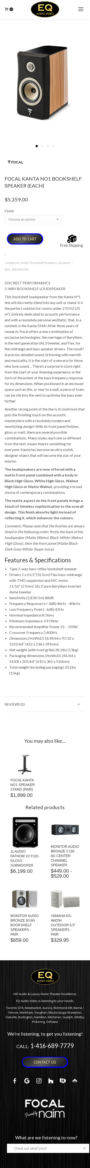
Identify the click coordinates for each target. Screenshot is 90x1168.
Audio (25, 263)
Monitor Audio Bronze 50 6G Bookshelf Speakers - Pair (24, 925)
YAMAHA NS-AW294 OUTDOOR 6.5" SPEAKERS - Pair (63, 925)
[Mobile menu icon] (80, 9)
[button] (37, 146)
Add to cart (25, 238)
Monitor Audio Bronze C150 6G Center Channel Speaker (65, 856)
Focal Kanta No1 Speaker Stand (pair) (22, 784)
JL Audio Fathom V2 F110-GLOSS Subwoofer (24, 858)
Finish (9, 211)
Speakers (64, 263)
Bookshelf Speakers (43, 263)
